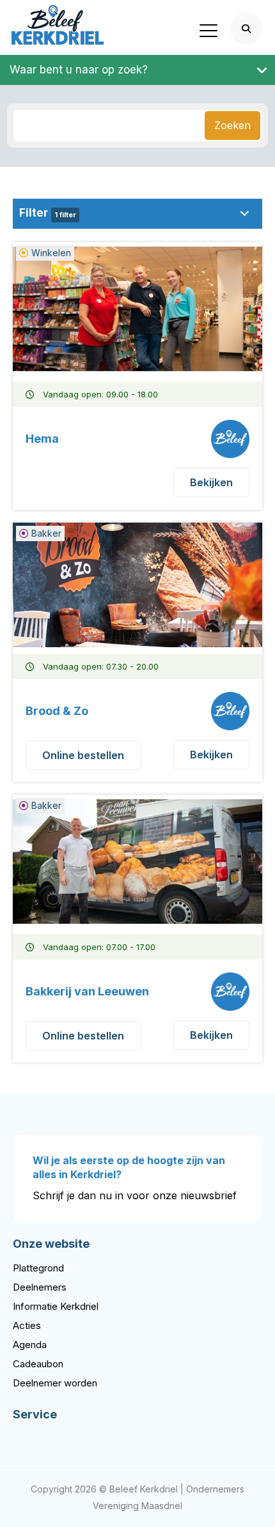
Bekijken (211, 482)
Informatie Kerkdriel (55, 1306)
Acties (27, 1325)
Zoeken (232, 125)
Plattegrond (38, 1268)
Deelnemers (40, 1287)
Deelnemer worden (55, 1383)
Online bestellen (83, 755)
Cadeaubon (38, 1364)
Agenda (30, 1345)
